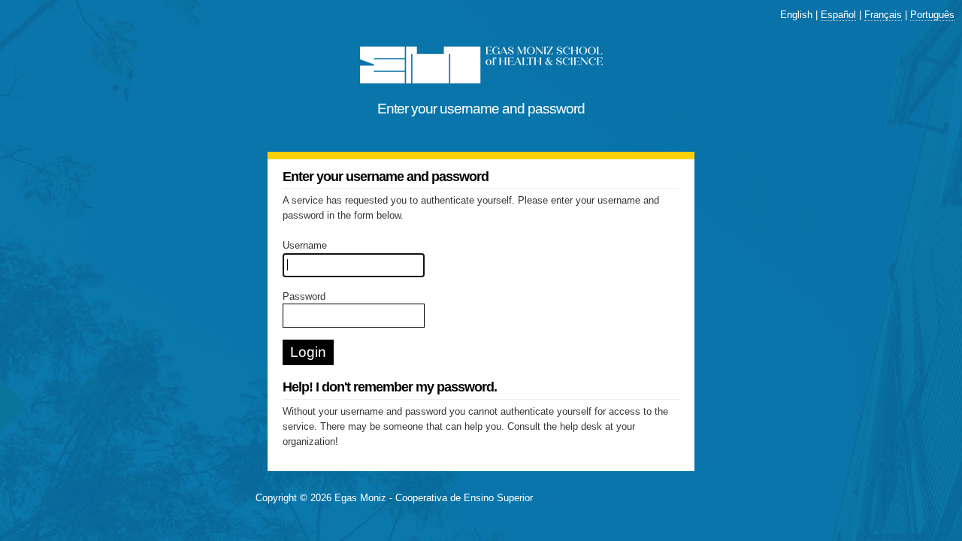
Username (305, 245)
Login (308, 352)
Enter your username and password (481, 108)
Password (304, 296)
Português (932, 14)
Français (883, 14)
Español (838, 14)
